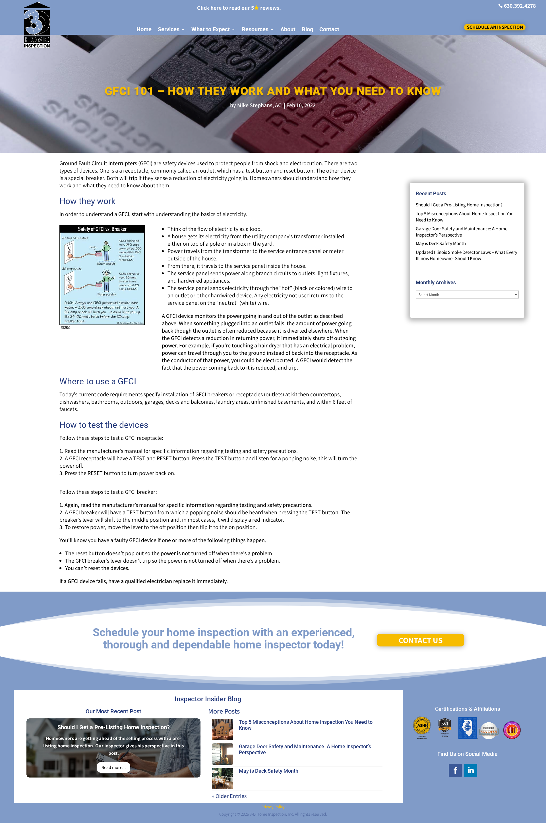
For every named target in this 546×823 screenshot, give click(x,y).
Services (168, 29)
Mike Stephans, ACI (260, 105)
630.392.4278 (520, 5)
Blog (307, 29)
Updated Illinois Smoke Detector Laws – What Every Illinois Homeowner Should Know (466, 255)
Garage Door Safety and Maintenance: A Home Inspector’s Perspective (461, 231)
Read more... (114, 767)
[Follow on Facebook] (455, 770)
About (287, 29)
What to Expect (210, 29)
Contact (329, 29)
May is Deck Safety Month (441, 243)
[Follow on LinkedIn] (470, 770)
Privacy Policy (273, 806)
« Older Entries (229, 796)
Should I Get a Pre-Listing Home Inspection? (459, 205)
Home (144, 29)
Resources (255, 29)
